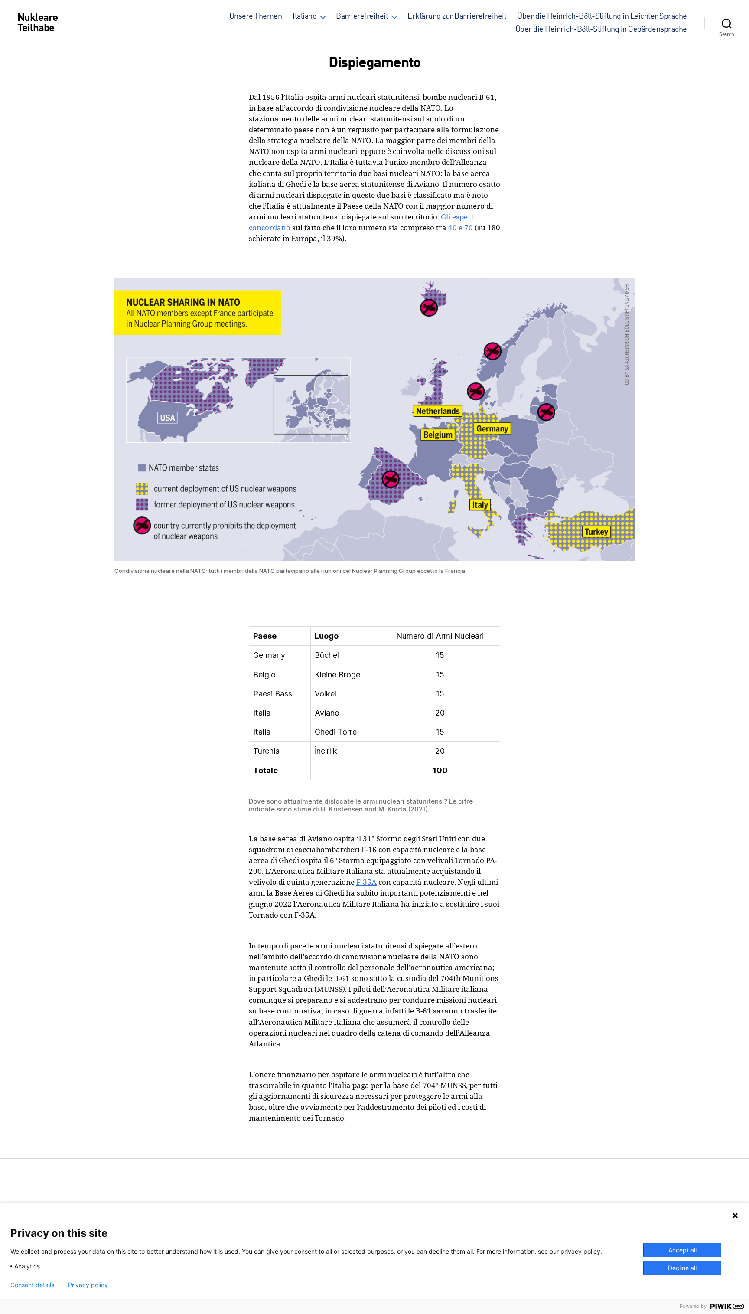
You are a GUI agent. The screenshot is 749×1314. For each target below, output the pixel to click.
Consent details (32, 1284)
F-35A (366, 882)
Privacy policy (88, 1284)
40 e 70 (460, 227)
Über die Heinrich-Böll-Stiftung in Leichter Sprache (602, 16)
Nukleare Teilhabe (37, 23)
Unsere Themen (255, 16)
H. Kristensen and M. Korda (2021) (374, 809)
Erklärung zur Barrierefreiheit (456, 16)
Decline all (682, 1268)
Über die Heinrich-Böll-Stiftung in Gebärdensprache (601, 29)
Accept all (682, 1250)
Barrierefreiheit (362, 16)
